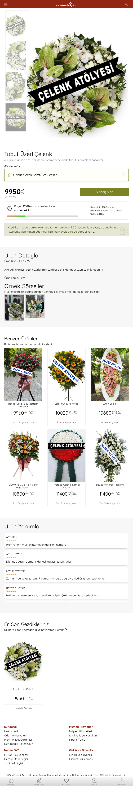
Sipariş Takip (77, 739)
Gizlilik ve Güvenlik (80, 754)
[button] (31, 80)
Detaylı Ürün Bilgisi (16, 759)
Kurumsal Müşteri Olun (18, 743)
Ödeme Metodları (15, 735)
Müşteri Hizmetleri (80, 731)
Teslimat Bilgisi (13, 763)
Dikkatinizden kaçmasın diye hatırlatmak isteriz (34, 629)
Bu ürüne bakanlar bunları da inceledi (28, 344)
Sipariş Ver (104, 192)
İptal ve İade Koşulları (83, 735)
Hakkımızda (12, 731)
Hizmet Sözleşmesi (81, 759)
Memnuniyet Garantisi (18, 739)
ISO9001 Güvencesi (16, 754)
